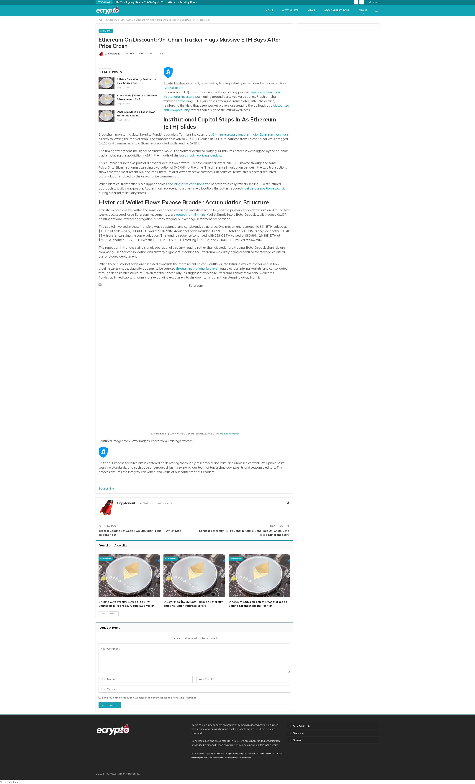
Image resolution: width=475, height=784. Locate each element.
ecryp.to (208, 753)
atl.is (278, 753)
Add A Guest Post (337, 10)
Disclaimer (298, 733)
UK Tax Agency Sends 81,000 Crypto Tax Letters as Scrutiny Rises (156, 2)
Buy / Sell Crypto (301, 726)
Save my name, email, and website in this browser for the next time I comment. (150, 697)
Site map (297, 740)
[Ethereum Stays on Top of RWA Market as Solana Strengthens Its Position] (106, 116)
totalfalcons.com (216, 757)
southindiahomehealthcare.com (238, 757)
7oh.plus (251, 753)
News (311, 10)
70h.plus (242, 753)
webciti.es (270, 753)
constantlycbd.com (199, 757)
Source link (106, 488)
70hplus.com (231, 753)
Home (269, 10)
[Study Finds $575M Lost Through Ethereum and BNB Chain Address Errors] (106, 100)
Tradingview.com (229, 433)
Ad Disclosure (173, 88)
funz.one (260, 753)
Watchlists (290, 10)
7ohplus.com (218, 753)
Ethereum (106, 30)
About (363, 10)
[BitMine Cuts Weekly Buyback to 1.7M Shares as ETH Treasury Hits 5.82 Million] (106, 83)
